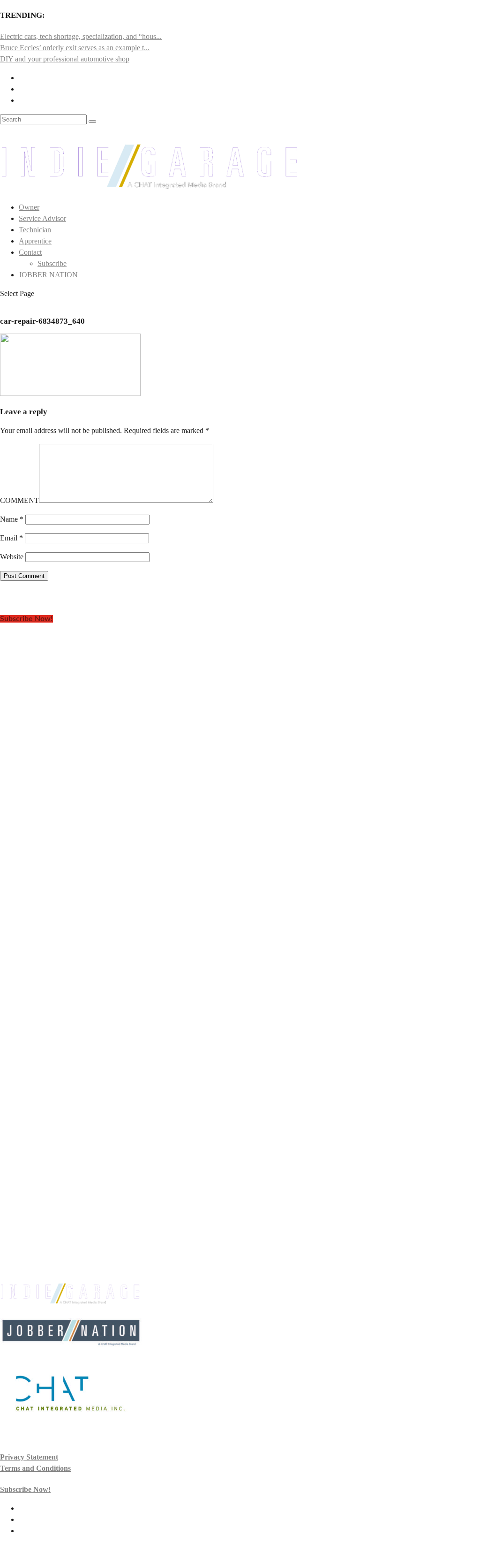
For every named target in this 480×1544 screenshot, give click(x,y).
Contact (30, 252)
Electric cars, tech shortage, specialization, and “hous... (81, 36)
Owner (29, 207)
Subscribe (52, 263)
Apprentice (35, 241)
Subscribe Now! (26, 619)
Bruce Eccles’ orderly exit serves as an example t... (75, 48)
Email (11, 538)
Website (11, 557)
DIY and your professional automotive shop (64, 59)
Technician (35, 230)
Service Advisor (42, 218)
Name (11, 519)
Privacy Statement (29, 1457)
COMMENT (19, 500)
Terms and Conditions (35, 1468)
